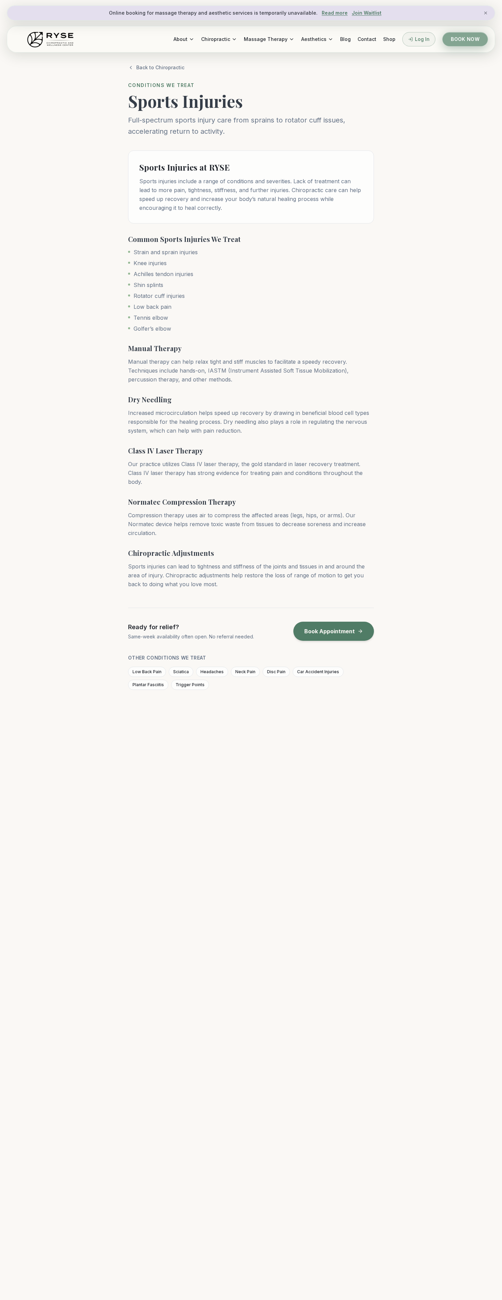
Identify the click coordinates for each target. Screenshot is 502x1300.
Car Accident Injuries (318, 671)
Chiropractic (215, 39)
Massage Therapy (266, 39)
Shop (389, 39)
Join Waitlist (366, 13)
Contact (367, 39)
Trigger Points (190, 684)
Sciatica (181, 671)
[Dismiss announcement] (485, 13)
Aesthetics (313, 39)
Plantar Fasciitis (148, 684)
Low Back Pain (147, 671)
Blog (345, 39)
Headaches (212, 671)
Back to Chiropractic (160, 67)
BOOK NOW (465, 39)
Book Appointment (329, 631)
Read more (335, 13)
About (180, 39)
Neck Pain (245, 671)
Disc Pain (276, 671)
